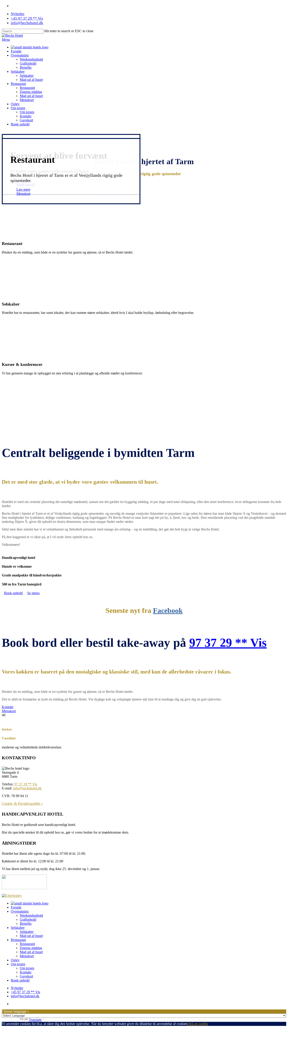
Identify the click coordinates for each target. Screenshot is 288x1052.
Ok (189, 1024)
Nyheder (18, 14)
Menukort (27, 100)
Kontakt (25, 116)
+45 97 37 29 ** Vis (27, 18)
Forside (16, 51)
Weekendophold (31, 59)
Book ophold (20, 124)
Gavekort (26, 120)
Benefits (26, 67)
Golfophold (28, 63)
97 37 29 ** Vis (228, 642)
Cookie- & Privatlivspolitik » (22, 803)
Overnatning (20, 55)
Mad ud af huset (31, 80)
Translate (35, 1020)
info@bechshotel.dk (27, 23)
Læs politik (200, 1024)
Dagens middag (31, 92)
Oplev (15, 104)
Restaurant (18, 84)
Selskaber (18, 71)
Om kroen (18, 108)
